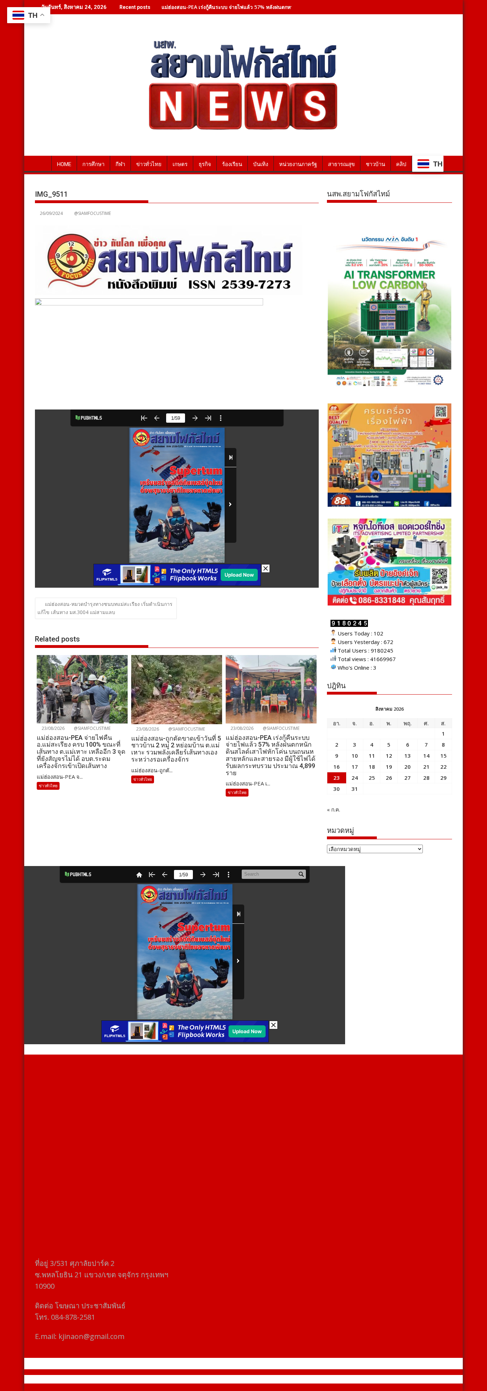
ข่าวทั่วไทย (149, 164)
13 (407, 755)
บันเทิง (260, 164)
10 (355, 755)
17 (355, 766)
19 (389, 766)
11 (372, 755)
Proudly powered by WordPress (196, 1379)
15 (443, 755)
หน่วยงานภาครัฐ (298, 164)
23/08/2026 (53, 728)
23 (336, 777)
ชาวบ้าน (375, 164)
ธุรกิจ (205, 164)
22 (443, 766)
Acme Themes (313, 1379)
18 (372, 766)
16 (336, 766)
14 (426, 755)
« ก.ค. (333, 809)
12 (389, 755)
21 (426, 766)
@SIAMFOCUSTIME (92, 213)
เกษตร (180, 164)
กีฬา (120, 164)
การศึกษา (93, 164)
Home (64, 164)
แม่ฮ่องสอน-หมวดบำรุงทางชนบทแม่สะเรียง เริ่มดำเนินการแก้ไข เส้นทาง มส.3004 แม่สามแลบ (105, 608)
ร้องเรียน (232, 164)
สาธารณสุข (341, 164)
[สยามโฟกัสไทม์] (41, 163)
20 (407, 766)
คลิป (401, 164)
